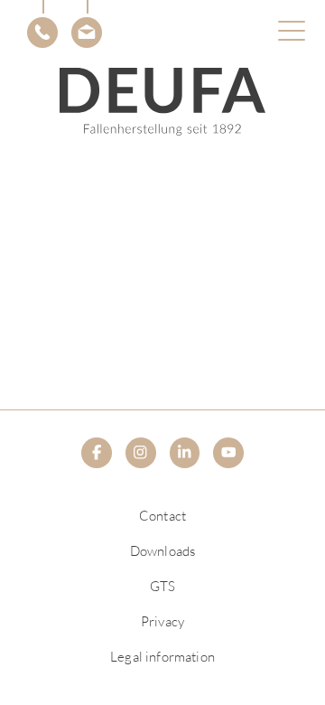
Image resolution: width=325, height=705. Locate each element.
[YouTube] (228, 452)
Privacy (162, 621)
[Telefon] (42, 32)
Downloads (162, 550)
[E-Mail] (86, 32)
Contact (162, 515)
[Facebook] (96, 452)
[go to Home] (163, 102)
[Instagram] (140, 452)
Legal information (162, 656)
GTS (162, 586)
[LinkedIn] (185, 452)
